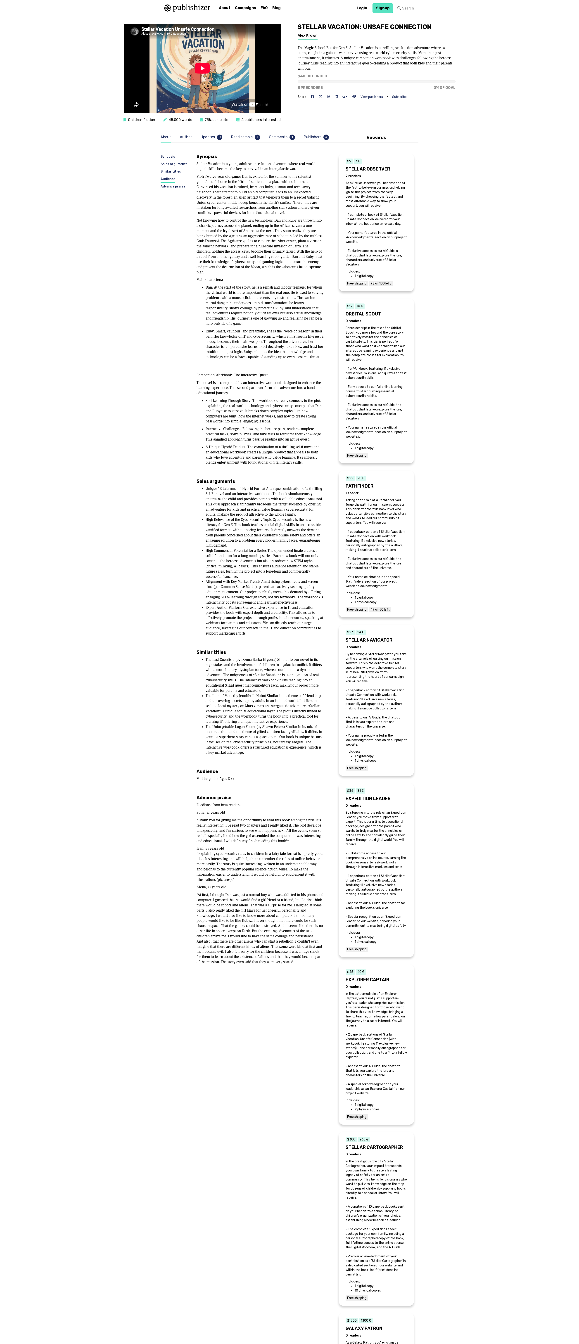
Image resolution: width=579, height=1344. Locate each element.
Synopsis (168, 157)
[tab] (167, 137)
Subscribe (399, 97)
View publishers (372, 97)
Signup (382, 8)
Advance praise (173, 186)
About (224, 8)
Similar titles (171, 171)
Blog (276, 8)
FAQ (264, 8)
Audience (168, 179)
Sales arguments (174, 164)
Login (362, 8)
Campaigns (245, 8)
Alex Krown (308, 35)
